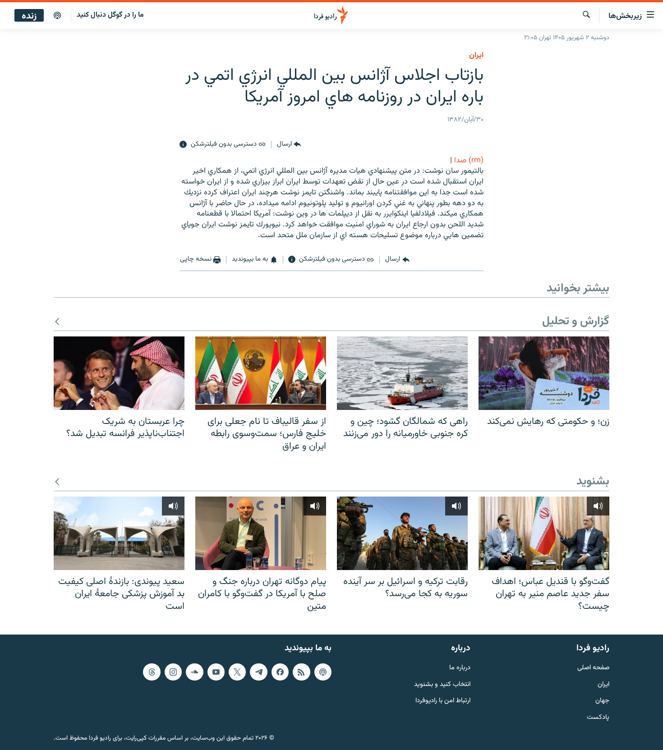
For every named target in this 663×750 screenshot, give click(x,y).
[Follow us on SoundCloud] (194, 671)
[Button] (289, 144)
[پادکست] (57, 16)
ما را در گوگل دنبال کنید (110, 15)
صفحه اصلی (593, 667)
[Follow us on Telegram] (258, 671)
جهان (602, 701)
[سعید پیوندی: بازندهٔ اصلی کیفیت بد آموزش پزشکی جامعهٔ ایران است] (119, 533)
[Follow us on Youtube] (216, 671)
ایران (603, 684)
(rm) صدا (468, 160)
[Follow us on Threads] (151, 671)
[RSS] (301, 671)
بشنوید (592, 482)
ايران (476, 55)
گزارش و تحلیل (575, 322)
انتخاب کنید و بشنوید (442, 684)
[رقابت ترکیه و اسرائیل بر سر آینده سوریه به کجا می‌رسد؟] (402, 533)
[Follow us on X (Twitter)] (237, 671)
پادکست (598, 717)
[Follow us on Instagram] (173, 671)
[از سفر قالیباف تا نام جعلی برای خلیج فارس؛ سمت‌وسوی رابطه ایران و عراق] (260, 373)
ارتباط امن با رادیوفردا (442, 701)
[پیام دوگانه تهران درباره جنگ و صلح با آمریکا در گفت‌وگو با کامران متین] (260, 533)
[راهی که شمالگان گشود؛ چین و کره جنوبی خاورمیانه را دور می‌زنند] (402, 373)
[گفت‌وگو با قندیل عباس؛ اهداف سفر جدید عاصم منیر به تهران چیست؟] (544, 533)
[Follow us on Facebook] (280, 671)
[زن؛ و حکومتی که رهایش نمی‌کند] (544, 373)
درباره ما (459, 667)
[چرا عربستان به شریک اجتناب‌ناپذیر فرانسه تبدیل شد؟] (119, 373)
